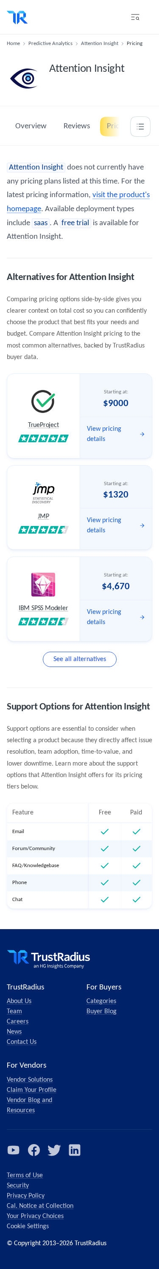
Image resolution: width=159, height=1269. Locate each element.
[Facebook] (34, 1150)
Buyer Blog (101, 1011)
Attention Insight (99, 43)
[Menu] (135, 17)
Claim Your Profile (31, 1090)
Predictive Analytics (50, 43)
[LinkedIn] (74, 1150)
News (14, 1032)
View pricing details (104, 434)
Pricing (118, 126)
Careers (17, 1021)
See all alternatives (79, 659)
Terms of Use (25, 1175)
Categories (101, 1001)
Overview (31, 126)
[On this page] (140, 126)
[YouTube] (13, 1150)
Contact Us (21, 1042)
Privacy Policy (26, 1196)
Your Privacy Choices (35, 1216)
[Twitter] (54, 1150)
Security (18, 1185)
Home (13, 43)
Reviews (77, 126)
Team (14, 1011)
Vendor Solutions (30, 1080)
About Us (19, 1001)
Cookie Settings (28, 1226)
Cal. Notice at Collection (40, 1206)
